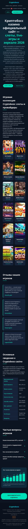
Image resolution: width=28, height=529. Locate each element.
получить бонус (19, 85)
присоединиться (17, 12)
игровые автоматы (17, 8)
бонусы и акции (7, 8)
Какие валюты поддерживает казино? (12, 446)
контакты (20, 5)
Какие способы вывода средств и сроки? (13, 457)
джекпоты (15, 5)
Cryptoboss (14, 2)
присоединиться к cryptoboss (14, 496)
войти (8, 12)
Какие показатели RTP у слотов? (13, 440)
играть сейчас (8, 85)
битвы (24, 8)
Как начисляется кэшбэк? (11, 452)
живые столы (9, 5)
